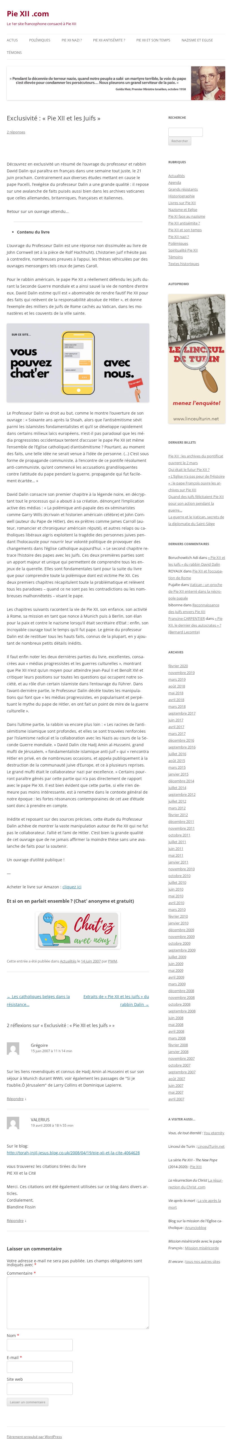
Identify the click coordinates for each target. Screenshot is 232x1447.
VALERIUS (40, 1119)
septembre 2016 (182, 747)
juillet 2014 (177, 787)
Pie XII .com (28, 13)
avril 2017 (176, 726)
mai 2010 (175, 895)
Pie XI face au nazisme (186, 216)
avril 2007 (176, 1099)
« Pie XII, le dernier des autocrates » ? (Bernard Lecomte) (195, 625)
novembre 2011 (181, 828)
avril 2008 (176, 1031)
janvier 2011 (178, 862)
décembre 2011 (181, 821)
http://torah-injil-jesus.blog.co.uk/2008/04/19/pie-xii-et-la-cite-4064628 (73, 1152)
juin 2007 (175, 1085)
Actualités (68, 961)
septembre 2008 (182, 1011)
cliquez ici (72, 886)
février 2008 (178, 1044)
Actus (12, 40)
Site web (15, 1379)
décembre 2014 (181, 780)
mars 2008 (177, 1038)
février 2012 (178, 814)
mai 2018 (175, 692)
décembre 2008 (181, 990)
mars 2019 (177, 679)
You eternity (214, 1132)
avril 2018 (176, 699)
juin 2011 (175, 848)
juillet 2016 (177, 753)
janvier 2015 (178, 774)
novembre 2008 (181, 997)
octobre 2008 (179, 1004)
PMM (112, 961)
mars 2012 (177, 808)
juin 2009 (175, 963)
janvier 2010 (178, 923)
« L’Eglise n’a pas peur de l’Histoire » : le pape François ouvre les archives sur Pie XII (196, 483)
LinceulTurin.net (211, 1146)
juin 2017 (175, 720)
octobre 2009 (179, 943)
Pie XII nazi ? (72, 40)
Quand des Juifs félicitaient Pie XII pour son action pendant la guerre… (196, 503)
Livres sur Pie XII (182, 202)
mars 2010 (177, 909)
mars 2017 (177, 733)
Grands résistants (183, 189)
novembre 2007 (181, 1058)
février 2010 (178, 916)
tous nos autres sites (202, 1261)
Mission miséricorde (202, 1247)
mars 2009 (177, 983)
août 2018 (176, 686)
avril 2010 (176, 902)
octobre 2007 (179, 1065)
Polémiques (39, 40)
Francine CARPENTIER (186, 618)
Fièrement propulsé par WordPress (34, 1436)
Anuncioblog (195, 1227)
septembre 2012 (182, 794)
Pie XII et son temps (153, 40)
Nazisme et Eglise (197, 40)
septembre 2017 (182, 713)
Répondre (15, 1098)
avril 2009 (176, 977)
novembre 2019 (181, 672)
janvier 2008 (178, 1051)
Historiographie (181, 196)
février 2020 (178, 665)
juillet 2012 (177, 801)
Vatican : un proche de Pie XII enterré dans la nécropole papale (195, 591)
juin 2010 (175, 889)
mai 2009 (175, 970)
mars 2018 (177, 706)
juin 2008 (175, 1017)
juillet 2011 (177, 841)
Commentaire (21, 1273)
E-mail (14, 1357)
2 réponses (16, 132)
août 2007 (176, 1078)
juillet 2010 (177, 882)
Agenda (174, 182)
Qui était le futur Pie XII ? (189, 469)
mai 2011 (175, 855)
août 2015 (176, 760)
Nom (13, 1335)
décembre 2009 (181, 929)
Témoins (14, 52)
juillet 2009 (177, 956)
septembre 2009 (182, 950)
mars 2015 (177, 767)
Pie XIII (196, 1166)
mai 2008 (175, 1024)
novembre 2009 (181, 936)
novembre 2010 (181, 868)
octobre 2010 (179, 875)
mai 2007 (175, 1092)
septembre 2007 (182, 1071)
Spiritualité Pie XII (183, 250)
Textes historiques (183, 263)
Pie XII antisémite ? (109, 40)
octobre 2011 (179, 835)
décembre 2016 (181, 740)
